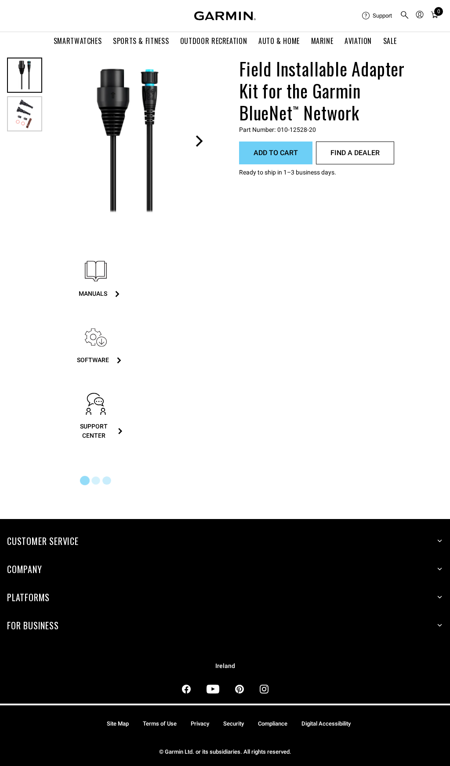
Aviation (358, 41)
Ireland (225, 666)
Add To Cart (276, 153)
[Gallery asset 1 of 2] (127, 141)
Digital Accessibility (326, 723)
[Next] (199, 141)
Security (233, 723)
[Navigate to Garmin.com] (225, 16)
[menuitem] (377, 16)
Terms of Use (160, 723)
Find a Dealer (355, 153)
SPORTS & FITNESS (141, 41)
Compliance (272, 723)
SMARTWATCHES (78, 41)
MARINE (322, 41)
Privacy (200, 723)
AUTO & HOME (279, 41)
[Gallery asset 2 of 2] (24, 113)
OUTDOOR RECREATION (213, 41)
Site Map (118, 723)
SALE (390, 41)
